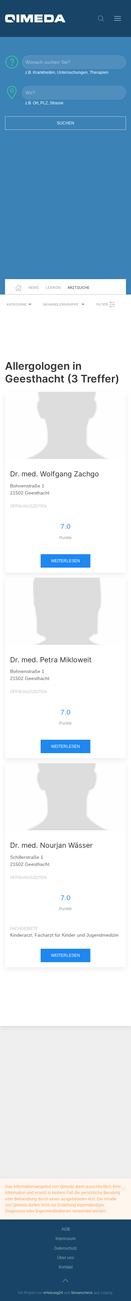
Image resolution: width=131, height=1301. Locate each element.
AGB (65, 1229)
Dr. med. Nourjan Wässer (51, 845)
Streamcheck (82, 1293)
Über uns (65, 1257)
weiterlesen (65, 561)
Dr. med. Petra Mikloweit (51, 660)
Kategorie (17, 304)
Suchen (65, 123)
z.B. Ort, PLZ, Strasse (44, 103)
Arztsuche (78, 287)
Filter (102, 304)
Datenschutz (65, 1248)
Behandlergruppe (61, 304)
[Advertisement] (65, 208)
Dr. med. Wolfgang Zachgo (54, 474)
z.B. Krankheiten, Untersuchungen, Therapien (66, 72)
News (34, 287)
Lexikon (53, 287)
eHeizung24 (53, 1293)
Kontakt (66, 1267)
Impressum (65, 1238)
